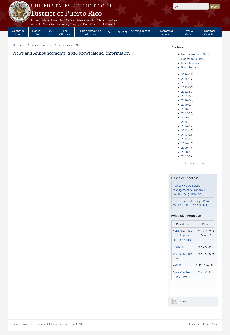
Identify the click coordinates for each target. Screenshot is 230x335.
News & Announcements (34, 45)
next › (192, 163)
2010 (184, 143)
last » (203, 163)
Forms (112, 32)
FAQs (80, 323)
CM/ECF (122, 32)
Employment (41, 323)
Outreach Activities (210, 32)
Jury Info (50, 32)
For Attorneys (65, 32)
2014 (184, 126)
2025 (184, 78)
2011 (184, 139)
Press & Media (188, 32)
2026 (184, 74)
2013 (184, 130)
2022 (184, 91)
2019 (184, 104)
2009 (184, 147)
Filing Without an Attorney (90, 32)
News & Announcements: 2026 (64, 45)
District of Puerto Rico (66, 14)
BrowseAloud (210, 323)
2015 (184, 122)
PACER (177, 265)
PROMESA (179, 246)
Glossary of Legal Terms (63, 323)
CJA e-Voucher (181, 272)
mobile (188, 231)
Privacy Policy (196, 323)
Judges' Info (36, 32)
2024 (184, 83)
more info (180, 276)
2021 (184, 96)
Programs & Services (165, 32)
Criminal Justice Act (140, 32)
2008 (184, 152)
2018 (184, 109)
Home (16, 45)
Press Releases (190, 67)
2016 (184, 117)
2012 (184, 134)
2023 (184, 87)
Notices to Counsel (192, 59)
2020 (184, 100)
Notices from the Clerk (195, 54)
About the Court (18, 32)
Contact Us (27, 323)
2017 (184, 113)
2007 (184, 156)
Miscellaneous (190, 63)
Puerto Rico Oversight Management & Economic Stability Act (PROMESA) (189, 190)
